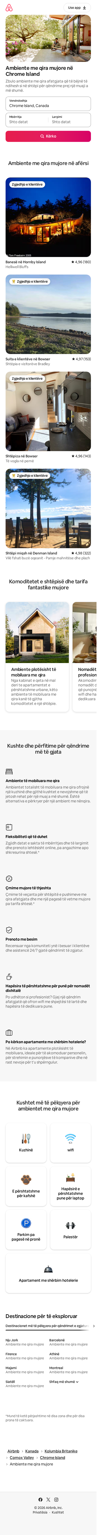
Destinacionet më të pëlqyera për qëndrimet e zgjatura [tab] (47, 1326)
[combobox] (48, 106)
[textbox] (26, 122)
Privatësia (40, 1512)
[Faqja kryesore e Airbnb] (9, 7)
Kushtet (58, 1512)
